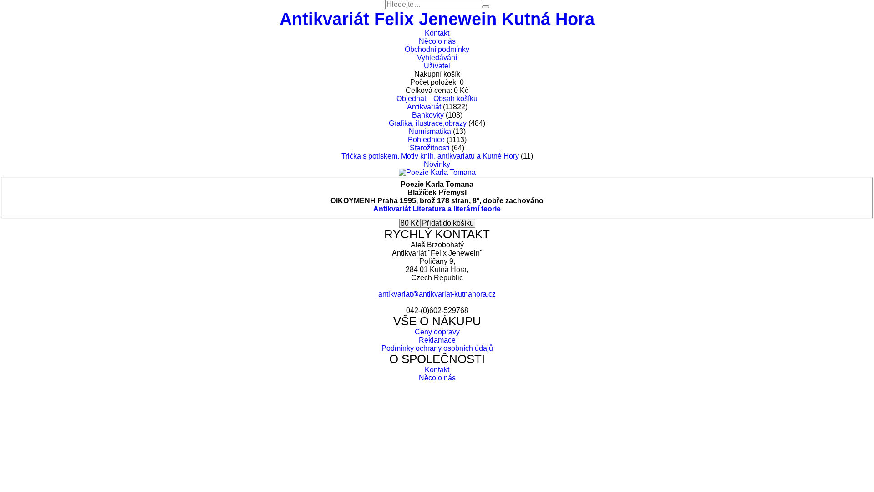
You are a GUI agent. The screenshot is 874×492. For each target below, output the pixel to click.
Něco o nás (437, 41)
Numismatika (430, 131)
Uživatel (437, 66)
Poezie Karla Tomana (437, 184)
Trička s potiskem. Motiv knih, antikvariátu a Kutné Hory (430, 156)
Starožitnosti (430, 148)
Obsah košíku (455, 98)
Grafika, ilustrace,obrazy (428, 123)
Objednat (411, 98)
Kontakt (437, 33)
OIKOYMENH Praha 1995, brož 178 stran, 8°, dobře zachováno (437, 201)
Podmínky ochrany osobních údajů (437, 348)
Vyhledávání (437, 58)
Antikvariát (424, 107)
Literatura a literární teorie (456, 209)
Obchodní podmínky (437, 49)
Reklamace (437, 340)
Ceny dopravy (437, 332)
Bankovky (428, 115)
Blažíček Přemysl (437, 192)
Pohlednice (426, 140)
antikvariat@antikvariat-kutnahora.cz (437, 294)
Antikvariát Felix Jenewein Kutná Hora (437, 19)
